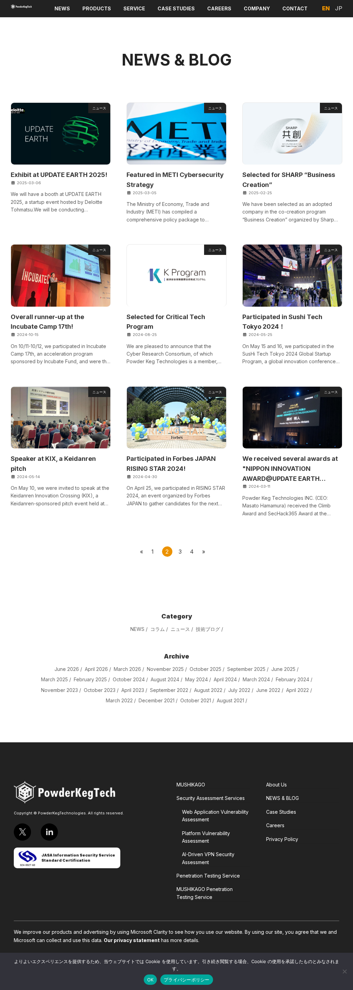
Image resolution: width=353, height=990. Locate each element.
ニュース (180, 629)
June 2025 (283, 669)
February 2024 (292, 679)
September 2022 (169, 690)
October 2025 (205, 669)
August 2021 (230, 700)
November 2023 (59, 690)
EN (326, 8)
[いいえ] (344, 971)
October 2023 (99, 690)
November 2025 (165, 669)
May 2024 (196, 679)
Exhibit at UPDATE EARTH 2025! (59, 174)
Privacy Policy (282, 839)
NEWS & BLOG (282, 798)
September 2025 (246, 669)
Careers (275, 825)
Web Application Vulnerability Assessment (215, 815)
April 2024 (225, 679)
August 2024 (165, 679)
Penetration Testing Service (208, 876)
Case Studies (281, 812)
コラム (157, 629)
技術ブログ (208, 629)
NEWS (137, 629)
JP (338, 8)
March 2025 (54, 679)
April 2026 (96, 669)
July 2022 (239, 690)
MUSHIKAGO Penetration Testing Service (204, 893)
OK (150, 979)
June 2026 (66, 669)
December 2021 (156, 700)
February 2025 (90, 679)
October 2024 (129, 679)
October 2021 (195, 700)
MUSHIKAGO (190, 785)
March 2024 (256, 679)
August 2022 (208, 690)
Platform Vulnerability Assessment (206, 837)
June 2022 (268, 690)
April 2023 (132, 690)
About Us (276, 785)
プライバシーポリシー (187, 979)
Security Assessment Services (210, 798)
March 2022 (119, 700)
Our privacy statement (132, 940)
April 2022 (297, 690)
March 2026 (127, 669)
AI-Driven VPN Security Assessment (208, 858)
